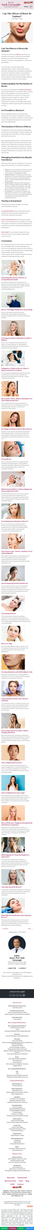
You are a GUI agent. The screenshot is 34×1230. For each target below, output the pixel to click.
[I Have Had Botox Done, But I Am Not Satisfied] (13, 688)
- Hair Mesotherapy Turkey (17, 1160)
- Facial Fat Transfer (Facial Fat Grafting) (17, 1115)
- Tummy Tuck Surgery (17, 1127)
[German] (31, 2)
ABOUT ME (12, 968)
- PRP (17, 1073)
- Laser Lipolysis (17, 1019)
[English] (28, 2)
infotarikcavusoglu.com (19, 1194)
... (15, 289)
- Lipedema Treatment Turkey (17, 1100)
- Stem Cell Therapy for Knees (17, 1047)
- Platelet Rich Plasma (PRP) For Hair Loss (17, 1077)
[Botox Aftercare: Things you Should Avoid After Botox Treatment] (13, 813)
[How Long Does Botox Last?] (13, 752)
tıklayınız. (22, 1225)
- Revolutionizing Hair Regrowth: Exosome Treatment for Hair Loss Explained (17, 1043)
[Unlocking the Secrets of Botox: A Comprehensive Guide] (13, 267)
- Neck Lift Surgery (17, 1107)
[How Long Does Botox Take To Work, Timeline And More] (13, 720)
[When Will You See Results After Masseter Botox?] (13, 905)
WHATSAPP (4, 1228)
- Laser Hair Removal (17, 1167)
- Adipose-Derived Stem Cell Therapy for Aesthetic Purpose (17, 1051)
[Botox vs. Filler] (13, 633)
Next (29, 928)
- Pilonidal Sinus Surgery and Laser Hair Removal (17, 1170)
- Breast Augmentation (17, 1094)
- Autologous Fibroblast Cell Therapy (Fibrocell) (17, 1031)
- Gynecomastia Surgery (17, 1120)
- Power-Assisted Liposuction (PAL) (17, 1012)
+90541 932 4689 (17, 991)
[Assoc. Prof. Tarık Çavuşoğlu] (17, 944)
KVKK (12, 1184)
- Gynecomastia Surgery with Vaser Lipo (17, 1122)
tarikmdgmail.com (17, 1195)
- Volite (17, 1029)
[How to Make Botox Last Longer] (13, 782)
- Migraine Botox (17, 1065)
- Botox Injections (17, 1060)
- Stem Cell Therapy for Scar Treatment (17, 1054)
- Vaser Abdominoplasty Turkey (17, 1129)
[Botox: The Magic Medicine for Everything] (13, 299)
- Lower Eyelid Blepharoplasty (17, 1110)
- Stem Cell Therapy (17, 1040)
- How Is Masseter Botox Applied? (17, 1058)
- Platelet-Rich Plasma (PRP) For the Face (17, 1075)
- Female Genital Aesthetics (17, 1143)
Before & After (10, 1181)
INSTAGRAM (13, 1228)
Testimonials (22, 1178)
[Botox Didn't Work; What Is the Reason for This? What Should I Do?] (13, 388)
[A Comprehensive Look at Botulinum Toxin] (13, 662)
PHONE (21, 1228)
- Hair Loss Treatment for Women (17, 1162)
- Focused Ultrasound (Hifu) (17, 1027)
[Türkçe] (25, 2)
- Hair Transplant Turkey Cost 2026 (17, 1159)
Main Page (15, 18)
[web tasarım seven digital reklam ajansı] (30, 1206)
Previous (5, 928)
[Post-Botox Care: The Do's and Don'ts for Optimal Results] (13, 541)
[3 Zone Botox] (13, 449)
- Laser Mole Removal (17, 1150)
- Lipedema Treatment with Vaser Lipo (17, 1102)
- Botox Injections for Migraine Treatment (17, 1064)
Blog (20, 18)
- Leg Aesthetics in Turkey (17, 1135)
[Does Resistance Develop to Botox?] (13, 511)
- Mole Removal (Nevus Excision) (17, 1148)
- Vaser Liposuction (17, 1007)
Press (21, 1181)
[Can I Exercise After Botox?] (13, 877)
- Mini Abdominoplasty (17, 1130)
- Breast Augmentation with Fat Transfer (17, 1092)
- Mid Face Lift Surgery (17, 1114)
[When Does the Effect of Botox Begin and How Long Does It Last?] (13, 479)
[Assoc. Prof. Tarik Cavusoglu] (10, 4)
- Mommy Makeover (17, 1085)
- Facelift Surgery (17, 1112)
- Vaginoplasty (17, 1142)
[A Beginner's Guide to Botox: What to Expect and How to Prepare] (13, 358)
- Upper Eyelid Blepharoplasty (17, 1108)
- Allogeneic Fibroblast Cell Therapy (17, 1049)
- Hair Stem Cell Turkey (17, 1045)
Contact (20, 1184)
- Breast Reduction (17, 1090)
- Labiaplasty (17, 1140)
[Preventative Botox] (13, 603)
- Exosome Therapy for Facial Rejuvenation (17, 1036)
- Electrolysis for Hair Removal (17, 1169)
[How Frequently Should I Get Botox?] (13, 573)
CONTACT (22, 968)
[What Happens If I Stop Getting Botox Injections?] (13, 845)
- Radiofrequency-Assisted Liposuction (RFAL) (17, 1014)
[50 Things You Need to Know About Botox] (13, 419)
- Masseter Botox (17, 1062)
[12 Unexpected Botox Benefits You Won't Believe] (13, 328)
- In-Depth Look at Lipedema (17, 1098)
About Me (11, 1178)
